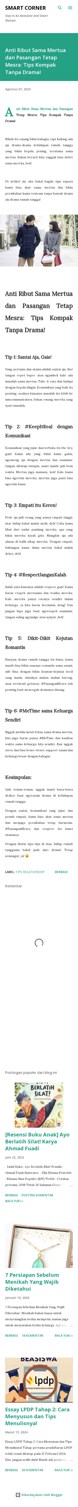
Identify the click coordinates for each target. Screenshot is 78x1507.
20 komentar (32, 1470)
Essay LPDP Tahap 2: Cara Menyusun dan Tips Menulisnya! (37, 1416)
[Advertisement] (39, 1029)
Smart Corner (25, 7)
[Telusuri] (59, 7)
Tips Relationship (30, 872)
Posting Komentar (37, 1195)
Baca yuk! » (14, 1201)
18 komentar (32, 1335)
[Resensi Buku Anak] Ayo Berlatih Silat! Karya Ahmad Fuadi (37, 1141)
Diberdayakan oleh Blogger (42, 1495)
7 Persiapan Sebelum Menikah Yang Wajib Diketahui (32, 1281)
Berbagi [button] (61, 872)
